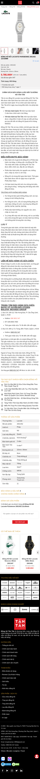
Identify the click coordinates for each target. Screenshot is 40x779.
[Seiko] (35, 597)
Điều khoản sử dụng (9, 671)
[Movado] (12, 582)
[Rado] (4, 592)
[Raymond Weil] (27, 597)
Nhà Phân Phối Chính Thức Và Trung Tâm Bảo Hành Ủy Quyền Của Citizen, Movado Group (20, 394)
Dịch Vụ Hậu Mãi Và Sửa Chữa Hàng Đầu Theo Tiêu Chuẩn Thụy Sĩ (21, 385)
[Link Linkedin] (21, 771)
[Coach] (35, 587)
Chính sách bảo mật (9, 678)
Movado (9, 751)
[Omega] (4, 587)
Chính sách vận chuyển (10, 663)
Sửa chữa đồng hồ (8, 697)
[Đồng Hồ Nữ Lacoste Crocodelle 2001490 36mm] (29, 554)
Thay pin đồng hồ (8, 700)
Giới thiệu (5, 681)
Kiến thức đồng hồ (8, 688)
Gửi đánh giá (20, 522)
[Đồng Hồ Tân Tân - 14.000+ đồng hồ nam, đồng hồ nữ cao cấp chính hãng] (20, 3)
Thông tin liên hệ (8, 645)
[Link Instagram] (12, 771)
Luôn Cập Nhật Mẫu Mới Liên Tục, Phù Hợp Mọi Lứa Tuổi (21, 390)
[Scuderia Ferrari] (12, 587)
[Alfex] (20, 592)
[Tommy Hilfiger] (27, 587)
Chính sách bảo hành (9, 649)
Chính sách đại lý (8, 659)
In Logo (4, 717)
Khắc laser (6, 714)
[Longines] (27, 582)
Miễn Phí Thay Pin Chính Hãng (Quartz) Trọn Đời (21, 405)
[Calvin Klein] (12, 592)
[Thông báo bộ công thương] (6, 766)
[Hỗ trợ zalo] (3, 759)
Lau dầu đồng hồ (8, 707)
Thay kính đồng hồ (8, 704)
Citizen (3, 751)
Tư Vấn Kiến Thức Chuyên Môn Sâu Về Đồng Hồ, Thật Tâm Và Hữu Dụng (21, 409)
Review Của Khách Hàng (11, 674)
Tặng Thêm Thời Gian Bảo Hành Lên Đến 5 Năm (21, 403)
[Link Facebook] (3, 771)
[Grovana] (27, 592)
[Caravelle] (35, 592)
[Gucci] (20, 597)
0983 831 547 (10, 745)
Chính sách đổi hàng (9, 656)
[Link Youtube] (7, 771)
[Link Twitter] (17, 771)
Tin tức (4, 685)
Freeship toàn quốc (8, 85)
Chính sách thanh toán (10, 652)
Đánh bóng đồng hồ (9, 710)
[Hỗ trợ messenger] (10, 759)
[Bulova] (20, 582)
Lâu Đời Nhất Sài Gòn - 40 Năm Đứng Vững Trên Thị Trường (21, 399)
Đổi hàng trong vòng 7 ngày (11, 87)
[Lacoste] (20, 587)
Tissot (23, 751)
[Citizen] (4, 582)
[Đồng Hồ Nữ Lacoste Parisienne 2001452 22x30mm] (20, 46)
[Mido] (4, 597)
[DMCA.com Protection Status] (15, 766)
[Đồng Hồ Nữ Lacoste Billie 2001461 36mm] (10, 554)
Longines (16, 751)
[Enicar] (12, 597)
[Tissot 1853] (35, 582)
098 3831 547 (15, 318)
